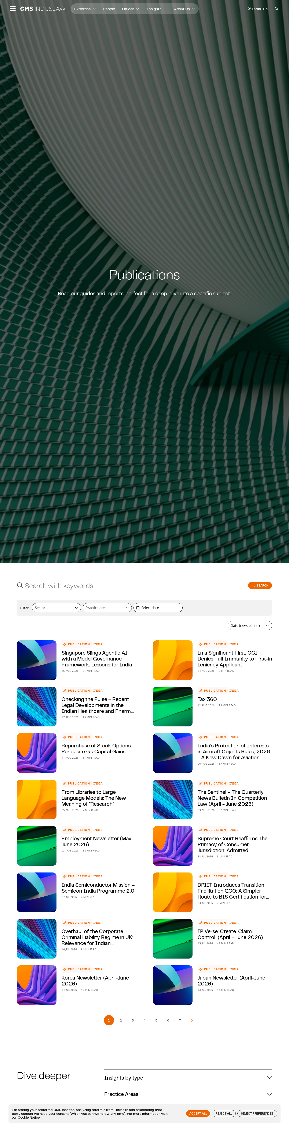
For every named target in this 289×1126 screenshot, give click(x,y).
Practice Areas (121, 1094)
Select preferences (257, 1113)
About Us (182, 8)
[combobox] (128, 585)
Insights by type (123, 1077)
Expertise (82, 8)
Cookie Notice (29, 1117)
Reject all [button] (224, 1113)
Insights (154, 8)
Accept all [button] (198, 1113)
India (98, 644)
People (109, 8)
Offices (128, 8)
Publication (79, 644)
